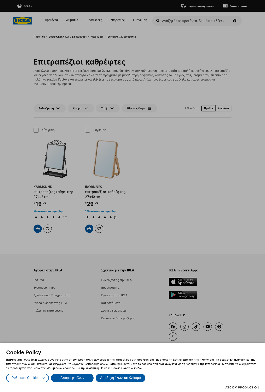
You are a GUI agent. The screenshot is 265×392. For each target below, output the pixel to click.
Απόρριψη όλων (72, 378)
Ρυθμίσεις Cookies (25, 378)
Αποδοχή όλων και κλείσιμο (120, 378)
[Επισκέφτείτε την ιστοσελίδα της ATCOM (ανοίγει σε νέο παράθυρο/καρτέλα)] (242, 387)
